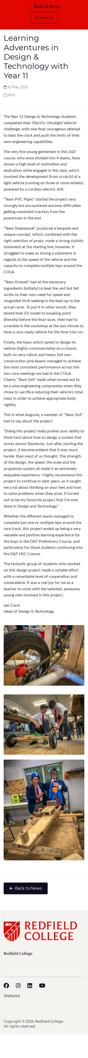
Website (41, 18)
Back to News (28, 888)
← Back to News (44, 6)
